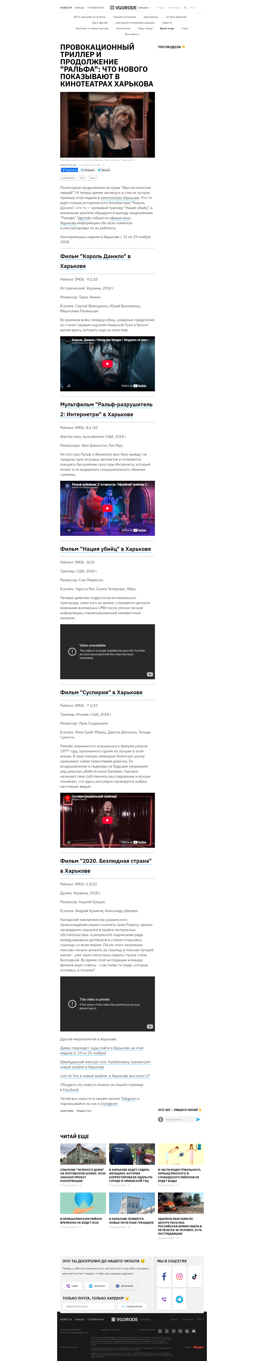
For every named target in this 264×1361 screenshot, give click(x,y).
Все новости (132, 34)
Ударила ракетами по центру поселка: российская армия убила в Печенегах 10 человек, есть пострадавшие (180, 1226)
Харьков (144, 1319)
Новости (66, 7)
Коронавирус (151, 16)
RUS (192, 8)
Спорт (185, 28)
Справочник (95, 7)
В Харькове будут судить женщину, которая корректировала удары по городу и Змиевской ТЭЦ (130, 1175)
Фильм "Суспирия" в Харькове (101, 692)
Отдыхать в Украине (124, 16)
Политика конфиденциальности (74, 1332)
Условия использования (70, 1330)
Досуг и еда (167, 28)
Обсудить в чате (84, 1111)
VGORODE (127, 1319)
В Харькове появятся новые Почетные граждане (131, 1220)
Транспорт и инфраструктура (91, 28)
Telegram (128, 1098)
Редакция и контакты (110, 1330)
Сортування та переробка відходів (134, 22)
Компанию (175, 8)
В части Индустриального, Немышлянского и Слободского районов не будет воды (179, 1175)
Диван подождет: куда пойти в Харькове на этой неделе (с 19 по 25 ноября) (101, 1050)
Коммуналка (123, 28)
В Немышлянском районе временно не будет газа (81, 1220)
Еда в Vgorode (100, 22)
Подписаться (134, 1306)
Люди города (145, 28)
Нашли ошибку (66, 1111)
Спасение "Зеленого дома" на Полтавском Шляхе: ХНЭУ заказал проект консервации (83, 1175)
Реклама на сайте (147, 1330)
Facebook (71, 1089)
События (167, 22)
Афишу (162, 8)
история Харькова (176, 16)
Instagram (109, 1103)
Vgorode (84, 217)
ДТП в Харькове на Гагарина (89, 16)
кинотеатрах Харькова (120, 197)
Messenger (127, 1286)
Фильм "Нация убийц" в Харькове (105, 548)
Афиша (79, 7)
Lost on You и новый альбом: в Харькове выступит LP (105, 1075)
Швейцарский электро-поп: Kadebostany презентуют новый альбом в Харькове (105, 1064)
